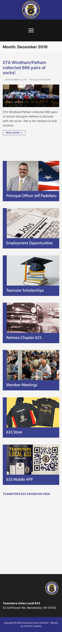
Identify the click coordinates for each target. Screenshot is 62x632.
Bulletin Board (41, 79)
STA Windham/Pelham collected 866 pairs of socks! (24, 67)
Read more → (14, 132)
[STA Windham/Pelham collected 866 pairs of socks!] (31, 95)
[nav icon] (31, 30)
